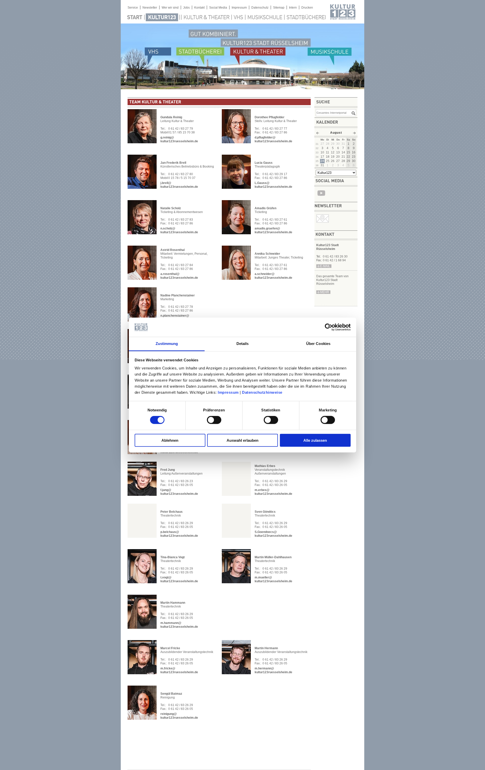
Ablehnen (169, 440)
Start (134, 17)
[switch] (214, 420)
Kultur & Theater (206, 17)
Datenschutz (260, 7)
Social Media (218, 7)
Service (133, 7)
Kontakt (199, 7)
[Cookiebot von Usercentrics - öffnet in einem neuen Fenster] (328, 327)
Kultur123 (162, 17)
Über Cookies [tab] (318, 343)
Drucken (307, 7)
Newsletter (149, 7)
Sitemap (278, 7)
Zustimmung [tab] (167, 343)
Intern (293, 7)
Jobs (186, 7)
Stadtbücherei (306, 17)
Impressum (228, 392)
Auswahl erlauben (242, 440)
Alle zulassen (315, 440)
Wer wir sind (170, 7)
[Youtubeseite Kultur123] (321, 197)
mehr (324, 292)
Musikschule (264, 17)
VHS (238, 17)
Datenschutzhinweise (262, 392)
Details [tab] (242, 343)
